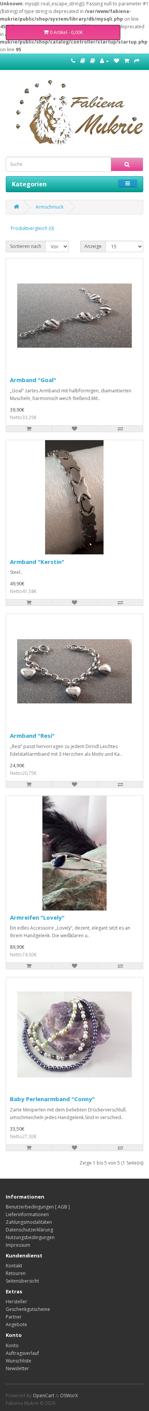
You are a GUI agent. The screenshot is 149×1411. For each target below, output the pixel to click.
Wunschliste (18, 1361)
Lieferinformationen (27, 1214)
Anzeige (93, 246)
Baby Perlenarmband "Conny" (52, 1099)
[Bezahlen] (136, 61)
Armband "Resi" (32, 735)
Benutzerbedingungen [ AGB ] (38, 1207)
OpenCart (43, 1395)
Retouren (16, 1273)
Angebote (16, 1324)
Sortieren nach (25, 246)
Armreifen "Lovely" (37, 917)
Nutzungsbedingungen (30, 1237)
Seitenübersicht (22, 1281)
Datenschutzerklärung (29, 1229)
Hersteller (16, 1301)
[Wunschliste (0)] (116, 61)
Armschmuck (49, 207)
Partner (14, 1317)
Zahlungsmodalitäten (29, 1222)
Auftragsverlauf (22, 1353)
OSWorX (69, 1395)
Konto (12, 1345)
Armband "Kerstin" (37, 561)
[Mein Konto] (104, 61)
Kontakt (14, 1265)
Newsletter (17, 1368)
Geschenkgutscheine (28, 1309)
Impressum (18, 1245)
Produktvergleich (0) (32, 228)
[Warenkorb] (126, 61)
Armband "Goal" (33, 380)
